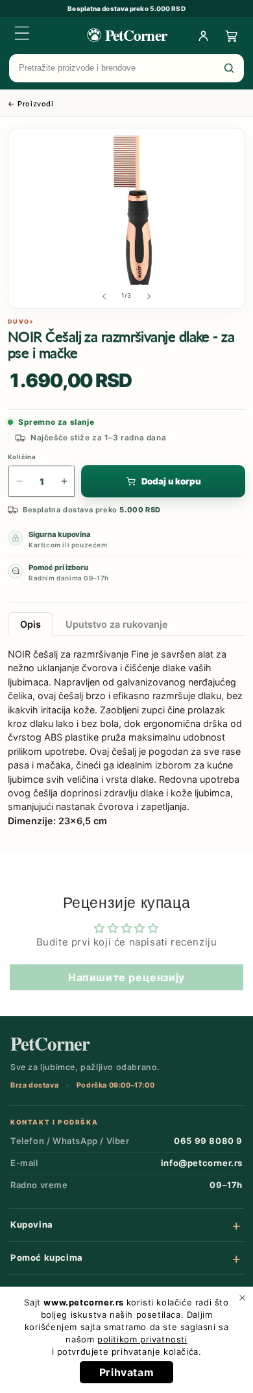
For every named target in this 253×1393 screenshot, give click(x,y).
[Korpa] (232, 35)
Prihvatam (126, 1372)
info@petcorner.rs (202, 1163)
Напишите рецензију (126, 977)
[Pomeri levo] (104, 296)
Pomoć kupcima (46, 1257)
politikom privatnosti (142, 1339)
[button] (22, 33)
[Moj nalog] (203, 35)
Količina (22, 456)
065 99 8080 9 (208, 1141)
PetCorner (50, 1043)
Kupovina (31, 1224)
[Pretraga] (229, 68)
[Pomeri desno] (149, 296)
